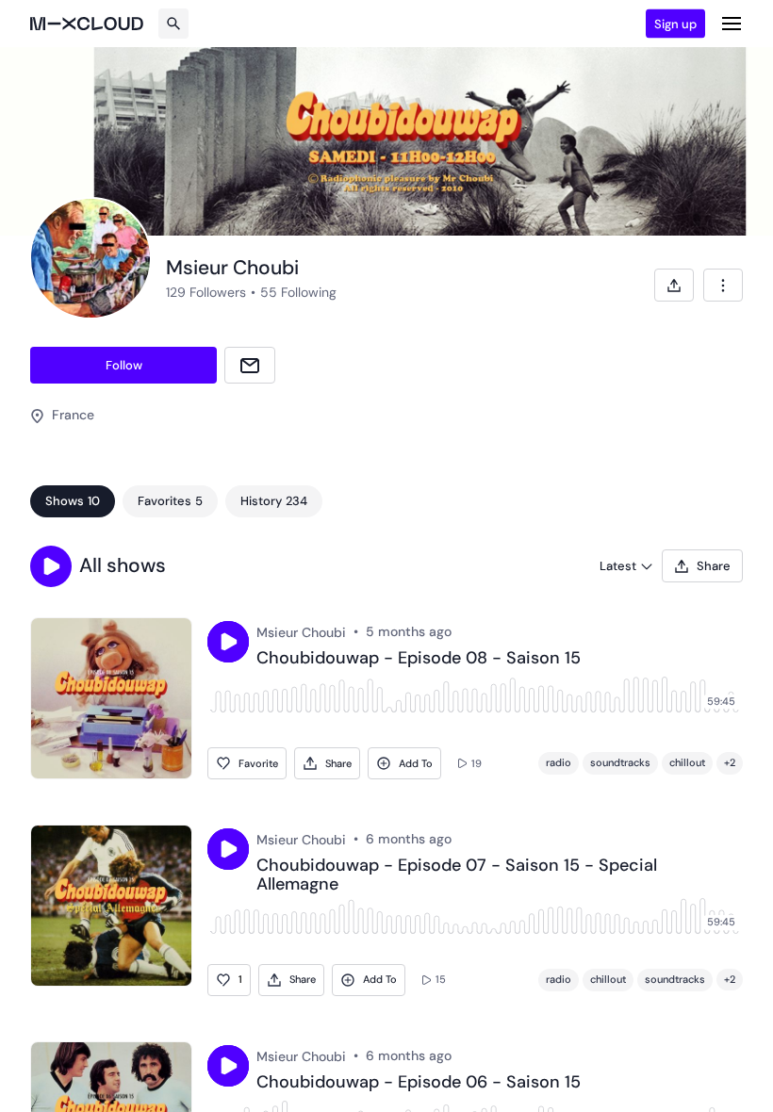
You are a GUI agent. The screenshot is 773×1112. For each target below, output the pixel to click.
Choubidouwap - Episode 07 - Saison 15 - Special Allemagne (456, 875)
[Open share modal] (674, 285)
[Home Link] (86, 23)
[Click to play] (228, 641)
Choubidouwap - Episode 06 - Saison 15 (418, 1082)
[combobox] (723, 285)
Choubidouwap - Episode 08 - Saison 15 (418, 658)
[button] (51, 566)
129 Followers (206, 292)
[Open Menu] (731, 23)
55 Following (298, 292)
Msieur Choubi (301, 632)
